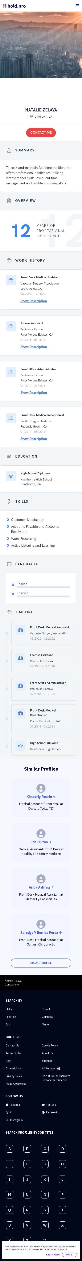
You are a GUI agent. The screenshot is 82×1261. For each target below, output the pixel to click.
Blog (8, 1061)
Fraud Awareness (16, 1083)
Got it (69, 1254)
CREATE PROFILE (41, 963)
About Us (47, 1053)
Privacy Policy (14, 1076)
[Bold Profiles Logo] (14, 6)
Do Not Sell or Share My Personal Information (56, 1078)
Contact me (41, 133)
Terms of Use (14, 1053)
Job (8, 1024)
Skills (9, 1009)
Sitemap (47, 1061)
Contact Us (12, 1045)
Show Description (33, 301)
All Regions (48, 1068)
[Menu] (77, 6)
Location (11, 1017)
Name (45, 1024)
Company (47, 1017)
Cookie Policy (50, 1045)
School (46, 1009)
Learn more (53, 1254)
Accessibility (13, 1068)
